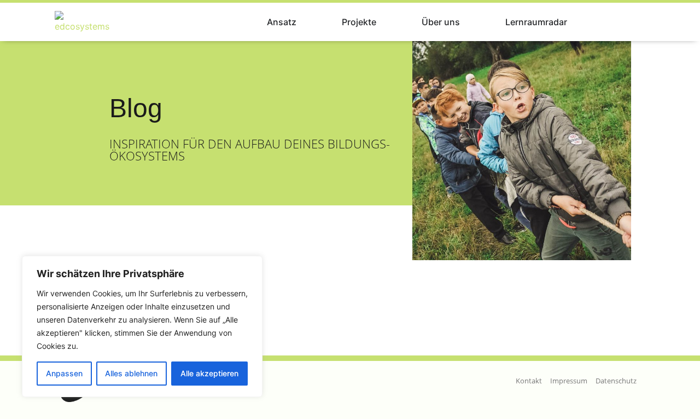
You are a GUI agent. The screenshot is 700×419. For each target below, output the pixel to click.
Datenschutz (616, 381)
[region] (142, 326)
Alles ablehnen (131, 373)
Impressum (568, 381)
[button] (631, 22)
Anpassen (64, 373)
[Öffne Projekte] (383, 21)
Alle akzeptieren (209, 373)
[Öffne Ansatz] (303, 21)
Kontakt (529, 381)
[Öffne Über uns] (467, 21)
